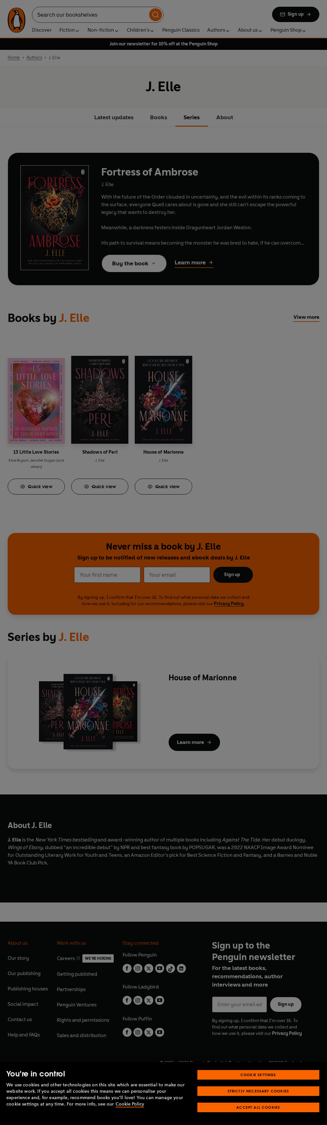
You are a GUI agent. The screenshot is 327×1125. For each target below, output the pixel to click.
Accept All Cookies (258, 1107)
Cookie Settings (258, 1074)
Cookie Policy (130, 1104)
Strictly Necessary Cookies (258, 1091)
